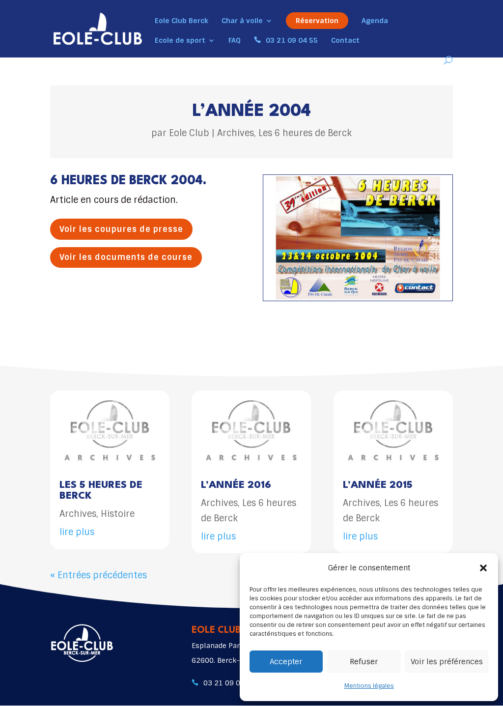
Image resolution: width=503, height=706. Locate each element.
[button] (483, 568)
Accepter (286, 662)
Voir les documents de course (126, 257)
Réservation (317, 20)
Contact (345, 41)
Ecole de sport (180, 41)
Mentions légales (369, 686)
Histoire (118, 514)
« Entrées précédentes (98, 575)
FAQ (234, 41)
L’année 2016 (236, 485)
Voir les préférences (447, 662)
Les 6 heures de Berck (305, 133)
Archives (235, 133)
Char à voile (242, 21)
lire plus (76, 532)
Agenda (375, 21)
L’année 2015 (378, 485)
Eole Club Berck (181, 21)
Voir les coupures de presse (121, 229)
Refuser (364, 662)
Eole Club (189, 133)
